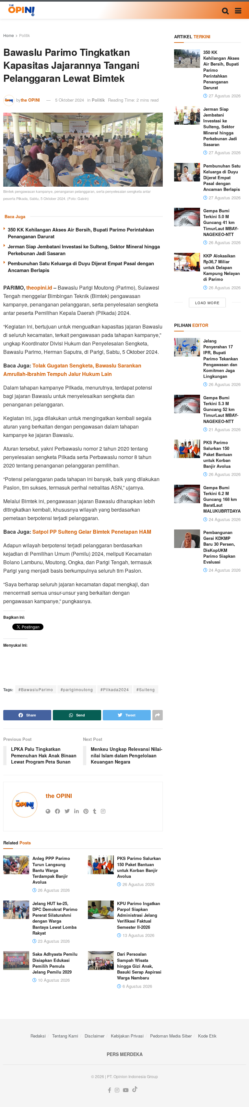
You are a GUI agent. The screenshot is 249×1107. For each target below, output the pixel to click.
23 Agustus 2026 (53, 941)
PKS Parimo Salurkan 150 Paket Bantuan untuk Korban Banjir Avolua (139, 867)
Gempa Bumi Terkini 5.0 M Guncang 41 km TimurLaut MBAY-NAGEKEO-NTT (220, 222)
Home (8, 35)
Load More (207, 302)
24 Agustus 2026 (224, 519)
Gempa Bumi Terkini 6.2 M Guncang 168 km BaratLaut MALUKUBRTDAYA (222, 499)
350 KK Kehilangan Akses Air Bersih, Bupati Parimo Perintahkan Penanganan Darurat (81, 233)
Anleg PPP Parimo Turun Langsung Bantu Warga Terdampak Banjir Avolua (51, 870)
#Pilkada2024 (115, 689)
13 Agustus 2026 (137, 935)
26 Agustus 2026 (53, 890)
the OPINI (30, 100)
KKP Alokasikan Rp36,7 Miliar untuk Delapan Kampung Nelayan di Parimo (221, 267)
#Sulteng (145, 689)
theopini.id (39, 287)
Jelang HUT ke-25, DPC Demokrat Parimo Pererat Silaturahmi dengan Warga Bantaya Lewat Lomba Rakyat (54, 918)
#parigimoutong (77, 689)
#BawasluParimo (35, 689)
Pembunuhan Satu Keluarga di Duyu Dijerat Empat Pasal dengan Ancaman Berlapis (81, 267)
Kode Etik (207, 1036)
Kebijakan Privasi (127, 1036)
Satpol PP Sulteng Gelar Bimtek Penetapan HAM (91, 531)
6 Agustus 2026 (136, 986)
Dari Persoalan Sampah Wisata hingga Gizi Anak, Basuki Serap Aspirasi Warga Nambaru (139, 966)
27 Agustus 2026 (224, 96)
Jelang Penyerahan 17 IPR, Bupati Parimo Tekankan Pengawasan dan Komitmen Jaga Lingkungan (220, 358)
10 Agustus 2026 (53, 980)
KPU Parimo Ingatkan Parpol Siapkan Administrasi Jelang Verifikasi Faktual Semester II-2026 (138, 915)
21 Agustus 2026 (224, 429)
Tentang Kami (65, 1036)
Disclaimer (94, 1036)
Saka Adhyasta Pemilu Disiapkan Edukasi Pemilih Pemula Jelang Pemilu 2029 (54, 963)
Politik (24, 35)
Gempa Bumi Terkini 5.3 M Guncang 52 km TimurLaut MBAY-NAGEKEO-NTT (220, 409)
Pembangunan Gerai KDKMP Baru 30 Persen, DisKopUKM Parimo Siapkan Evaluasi (219, 547)
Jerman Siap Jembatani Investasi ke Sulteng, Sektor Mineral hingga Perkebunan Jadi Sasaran (84, 250)
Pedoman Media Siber (171, 1036)
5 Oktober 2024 (69, 100)
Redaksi (38, 1036)
